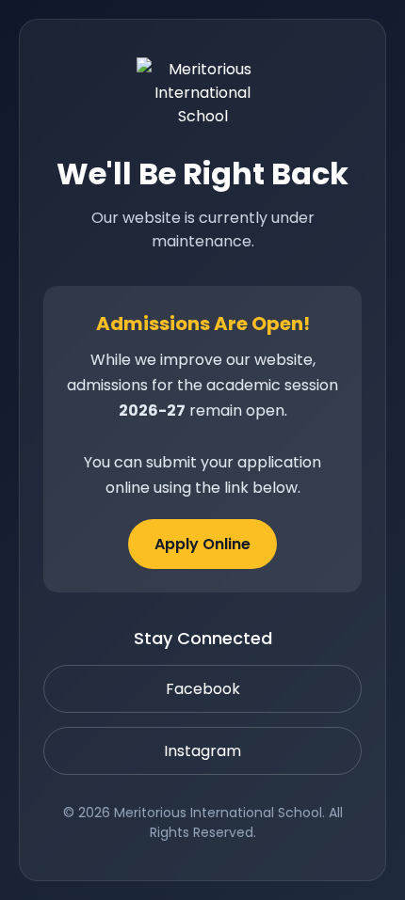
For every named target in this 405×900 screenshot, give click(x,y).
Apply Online (202, 544)
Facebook (203, 689)
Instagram (202, 751)
